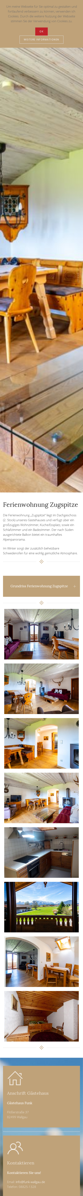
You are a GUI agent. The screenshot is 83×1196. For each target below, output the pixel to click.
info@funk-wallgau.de (30, 1182)
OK (41, 31)
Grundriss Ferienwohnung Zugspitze (39, 586)
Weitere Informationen (41, 39)
